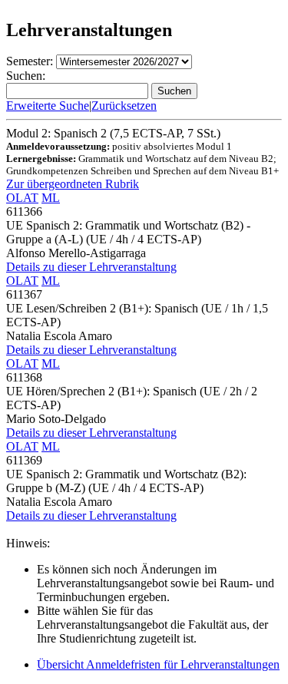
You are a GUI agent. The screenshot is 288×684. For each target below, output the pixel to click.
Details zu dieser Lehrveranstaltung (91, 266)
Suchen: (25, 75)
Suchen (174, 91)
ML (50, 197)
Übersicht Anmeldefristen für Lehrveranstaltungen (158, 664)
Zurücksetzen (124, 105)
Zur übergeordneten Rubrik (72, 183)
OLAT (22, 197)
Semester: (29, 61)
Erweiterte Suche (47, 105)
